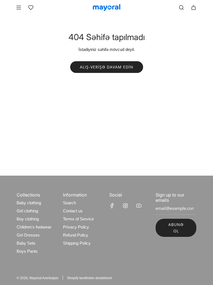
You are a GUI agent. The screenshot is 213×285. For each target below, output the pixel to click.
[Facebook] (112, 206)
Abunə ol (176, 227)
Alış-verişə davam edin (106, 67)
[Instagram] (125, 206)
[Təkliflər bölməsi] (31, 7)
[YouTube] (139, 206)
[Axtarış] (181, 7)
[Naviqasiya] (18, 7)
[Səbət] (193, 7)
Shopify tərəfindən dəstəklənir (89, 278)
